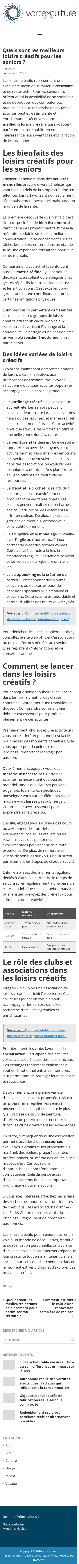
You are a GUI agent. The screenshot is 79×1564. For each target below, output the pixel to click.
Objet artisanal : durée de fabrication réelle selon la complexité (41, 1400)
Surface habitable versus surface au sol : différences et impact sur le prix (47, 1366)
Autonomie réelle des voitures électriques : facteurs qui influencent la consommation (45, 1383)
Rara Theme (50, 1555)
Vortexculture (50, 1551)
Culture (11, 1460)
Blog (9, 1286)
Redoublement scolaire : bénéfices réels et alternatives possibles (45, 1416)
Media (10, 1476)
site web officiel (37, 637)
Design (11, 1468)
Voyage (11, 1483)
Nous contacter (13, 1524)
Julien (11, 69)
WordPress (39, 1560)
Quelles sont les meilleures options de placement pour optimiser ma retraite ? (21, 1308)
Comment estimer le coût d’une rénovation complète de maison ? (56, 1308)
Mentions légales (14, 1529)
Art (8, 1445)
